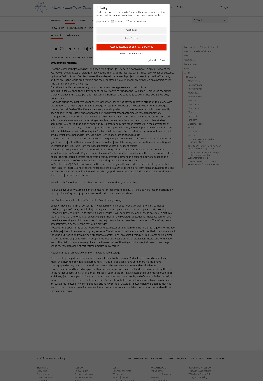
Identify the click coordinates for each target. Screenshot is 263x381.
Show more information (131, 54)
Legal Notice (152, 60)
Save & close (131, 38)
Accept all (131, 30)
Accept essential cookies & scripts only (131, 47)
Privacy (163, 60)
